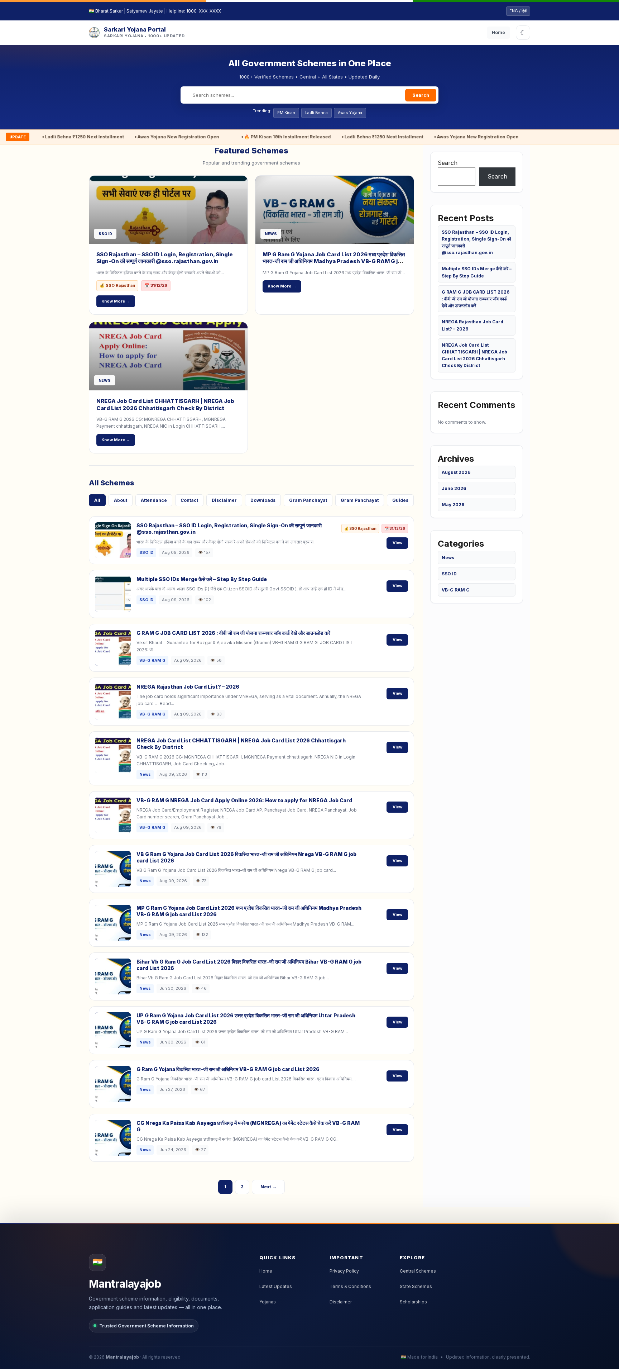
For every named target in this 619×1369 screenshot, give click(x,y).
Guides (400, 500)
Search (420, 95)
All (97, 500)
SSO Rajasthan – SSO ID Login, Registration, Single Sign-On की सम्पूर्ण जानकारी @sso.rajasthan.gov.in (164, 258)
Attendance (154, 500)
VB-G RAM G (456, 590)
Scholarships (413, 1301)
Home (498, 32)
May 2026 (453, 504)
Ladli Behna (316, 112)
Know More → (115, 301)
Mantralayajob (122, 1357)
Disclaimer (224, 500)
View (397, 542)
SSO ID (449, 573)
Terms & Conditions (350, 1286)
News (448, 557)
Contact (189, 500)
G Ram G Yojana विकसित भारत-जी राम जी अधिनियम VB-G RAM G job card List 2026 (228, 1069)
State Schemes (416, 1286)
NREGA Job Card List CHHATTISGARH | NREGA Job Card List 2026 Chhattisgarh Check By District (165, 405)
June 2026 (454, 488)
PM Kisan (286, 112)
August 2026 (456, 472)
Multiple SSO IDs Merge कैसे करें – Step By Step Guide (201, 579)
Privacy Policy (344, 1271)
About (120, 500)
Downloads (262, 500)
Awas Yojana (350, 112)
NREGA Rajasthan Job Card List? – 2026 (187, 687)
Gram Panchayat (308, 500)
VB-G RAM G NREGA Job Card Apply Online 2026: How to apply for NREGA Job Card (244, 800)
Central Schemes (418, 1271)
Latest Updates (275, 1286)
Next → (268, 1186)
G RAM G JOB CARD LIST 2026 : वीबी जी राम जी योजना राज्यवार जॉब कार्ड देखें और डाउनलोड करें (233, 633)
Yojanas (267, 1301)
